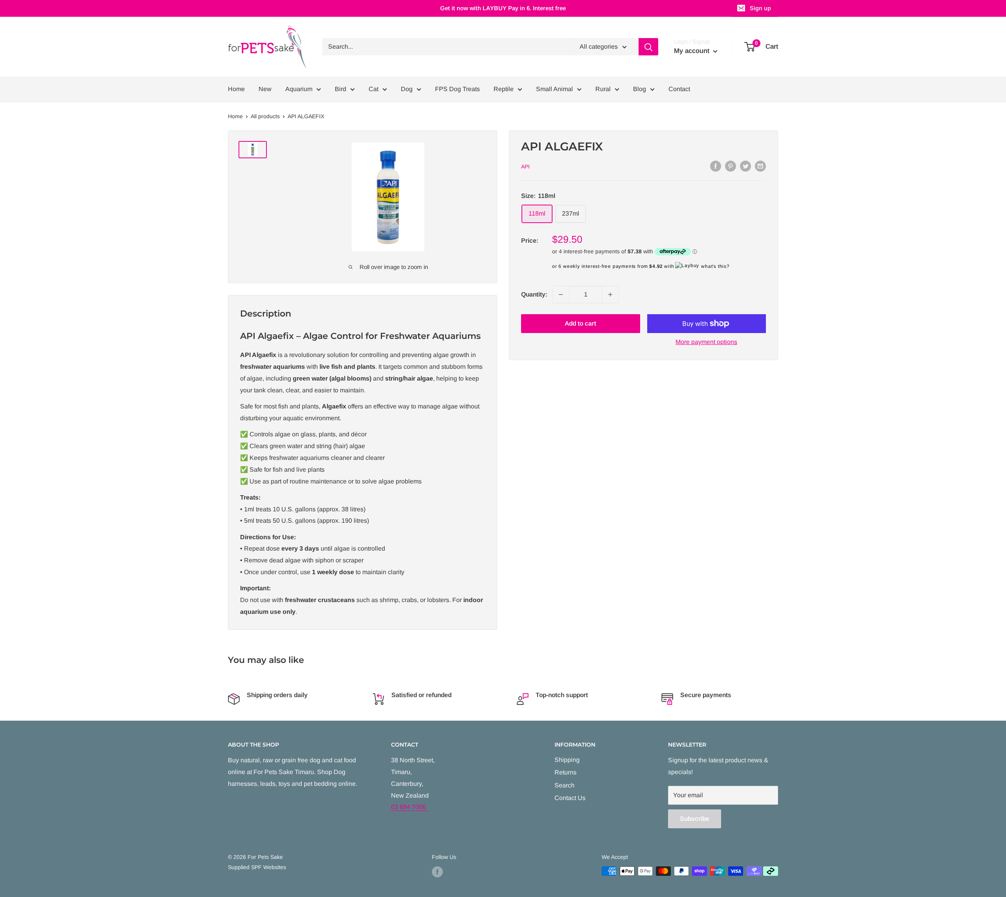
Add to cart (580, 323)
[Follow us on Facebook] (437, 871)
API (525, 166)
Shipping (567, 759)
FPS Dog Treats (457, 89)
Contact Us (570, 797)
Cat (373, 89)
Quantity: (534, 294)
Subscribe (694, 818)
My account (692, 51)
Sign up (760, 8)
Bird (340, 89)
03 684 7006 (409, 807)
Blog (639, 89)
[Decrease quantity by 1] (561, 294)
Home (236, 89)
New (265, 89)
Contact (679, 89)
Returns (565, 772)
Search (564, 785)
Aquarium (298, 89)
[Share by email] (760, 166)
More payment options (706, 342)
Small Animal (554, 89)
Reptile (504, 89)
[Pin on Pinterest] (730, 166)
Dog (407, 89)
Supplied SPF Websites (257, 867)
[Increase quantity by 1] (610, 294)
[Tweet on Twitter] (745, 166)
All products (265, 116)
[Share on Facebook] (715, 166)
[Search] (648, 46)
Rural (603, 89)
